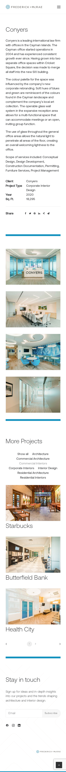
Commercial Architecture (33, 458)
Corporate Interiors (21, 468)
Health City (20, 630)
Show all (22, 454)
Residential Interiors (33, 477)
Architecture (40, 454)
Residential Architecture (33, 473)
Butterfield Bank (27, 578)
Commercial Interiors (33, 463)
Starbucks (19, 526)
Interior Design (47, 468)
